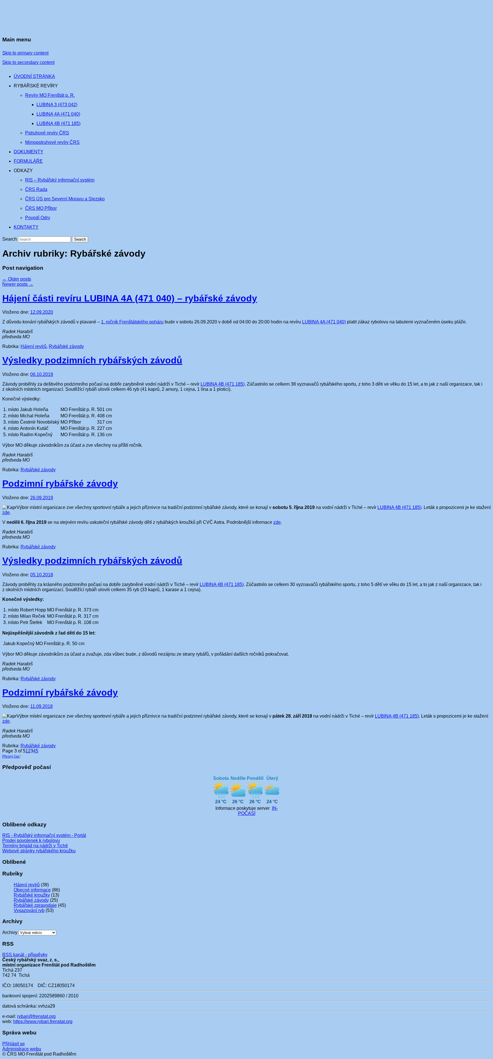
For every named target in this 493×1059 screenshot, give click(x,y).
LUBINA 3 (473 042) (57, 104)
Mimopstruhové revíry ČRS (52, 142)
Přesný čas (10, 756)
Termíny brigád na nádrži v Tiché (35, 845)
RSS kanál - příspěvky (24, 954)
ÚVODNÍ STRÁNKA (34, 76)
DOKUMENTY (28, 151)
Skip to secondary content (28, 62)
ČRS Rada (36, 189)
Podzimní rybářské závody (60, 483)
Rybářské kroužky (32, 895)
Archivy (9, 932)
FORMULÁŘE (28, 161)
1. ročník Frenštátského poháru (132, 321)
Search (9, 239)
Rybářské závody (66, 346)
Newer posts (17, 284)
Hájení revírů (34, 346)
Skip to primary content (25, 53)
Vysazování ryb (29, 910)
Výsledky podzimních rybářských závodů (92, 360)
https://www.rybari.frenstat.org (42, 1021)
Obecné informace (32, 889)
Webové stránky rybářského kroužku (39, 850)
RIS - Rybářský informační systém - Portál (44, 835)
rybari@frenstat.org (36, 1016)
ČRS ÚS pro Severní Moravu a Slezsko (65, 198)
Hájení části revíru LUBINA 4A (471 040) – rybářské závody (129, 298)
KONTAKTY (26, 227)
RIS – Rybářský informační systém (59, 180)
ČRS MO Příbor (41, 208)
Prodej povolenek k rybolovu (31, 840)
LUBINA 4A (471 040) (58, 114)
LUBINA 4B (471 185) (58, 123)
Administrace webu (21, 1048)
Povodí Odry (37, 217)
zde (6, 512)
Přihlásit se (13, 1043)
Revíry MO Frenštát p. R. (50, 95)
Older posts (16, 279)
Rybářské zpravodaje (35, 905)
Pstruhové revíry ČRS (47, 132)
